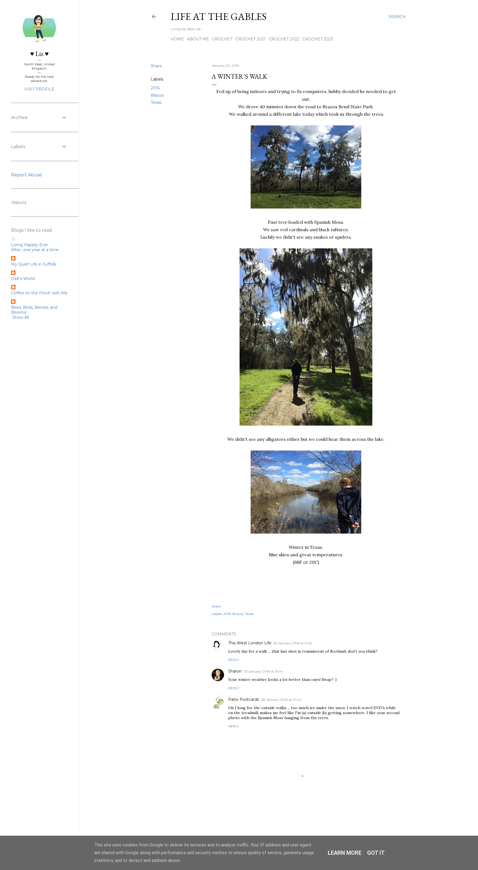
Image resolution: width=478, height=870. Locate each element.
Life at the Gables (219, 16)
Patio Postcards (243, 699)
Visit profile (39, 89)
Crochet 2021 (250, 39)
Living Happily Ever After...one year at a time (35, 247)
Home (177, 39)
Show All (20, 317)
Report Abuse (26, 174)
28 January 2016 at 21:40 (281, 699)
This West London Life (249, 642)
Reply (233, 660)
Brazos (157, 95)
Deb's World (23, 278)
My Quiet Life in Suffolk (33, 264)
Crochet (222, 39)
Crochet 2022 (284, 39)
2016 (155, 88)
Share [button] (156, 65)
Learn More (345, 853)
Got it (376, 853)
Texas (156, 102)
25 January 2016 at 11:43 (293, 643)
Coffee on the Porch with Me (39, 292)
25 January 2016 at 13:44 (263, 671)
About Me (198, 39)
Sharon (235, 671)
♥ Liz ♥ (39, 53)
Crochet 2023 (317, 39)
